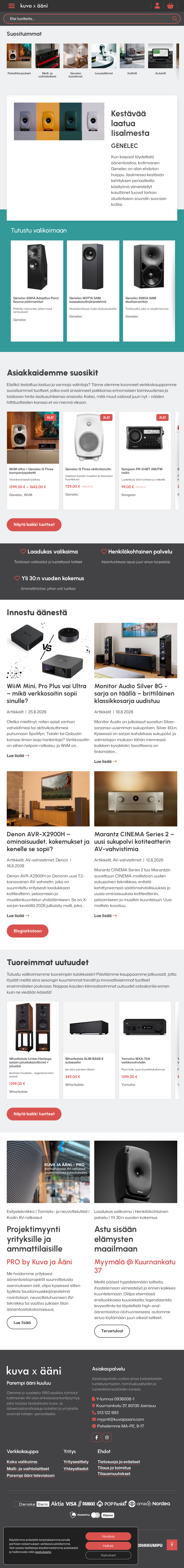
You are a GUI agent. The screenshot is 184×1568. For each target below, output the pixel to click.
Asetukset (108, 1555)
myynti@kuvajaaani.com (120, 1419)
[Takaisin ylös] (172, 1544)
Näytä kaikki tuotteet (34, 524)
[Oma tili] (157, 5)
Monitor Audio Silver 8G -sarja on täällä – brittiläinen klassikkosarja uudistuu (134, 693)
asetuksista (43, 1552)
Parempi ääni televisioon (31, 1475)
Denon (62, 860)
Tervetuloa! (112, 1330)
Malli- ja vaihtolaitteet (28, 1468)
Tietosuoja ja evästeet (119, 1462)
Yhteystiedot (76, 1468)
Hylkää (108, 1546)
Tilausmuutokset (114, 1473)
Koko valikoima (22, 1462)
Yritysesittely (76, 1462)
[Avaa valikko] (11, 6)
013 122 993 (107, 1412)
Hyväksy (108, 1536)
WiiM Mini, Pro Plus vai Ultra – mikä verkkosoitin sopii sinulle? (46, 693)
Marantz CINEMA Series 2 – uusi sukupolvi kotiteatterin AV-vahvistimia (134, 841)
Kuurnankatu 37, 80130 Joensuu (126, 1405)
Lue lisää (15, 755)
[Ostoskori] (170, 5)
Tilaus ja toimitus (114, 1468)
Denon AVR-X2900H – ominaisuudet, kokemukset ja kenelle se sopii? (48, 841)
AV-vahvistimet (39, 860)
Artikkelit (15, 712)
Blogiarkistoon (28, 930)
